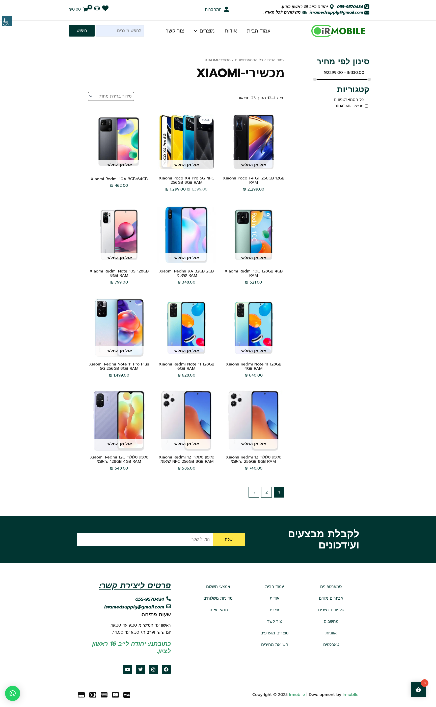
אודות (231, 30)
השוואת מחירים (274, 645)
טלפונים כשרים (331, 610)
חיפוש (82, 31)
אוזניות (331, 633)
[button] (12, 693)
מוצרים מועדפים (274, 633)
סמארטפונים (331, 587)
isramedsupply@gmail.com (336, 12)
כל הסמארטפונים (349, 100)
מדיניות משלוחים (218, 598)
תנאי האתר (218, 610)
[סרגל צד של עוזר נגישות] (7, 21)
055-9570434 (350, 7)
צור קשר (175, 30)
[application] (197, 30)
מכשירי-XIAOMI (349, 106)
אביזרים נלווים (331, 598)
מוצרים (207, 30)
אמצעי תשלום (218, 587)
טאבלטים (331, 645)
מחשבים (331, 622)
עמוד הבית (258, 30)
